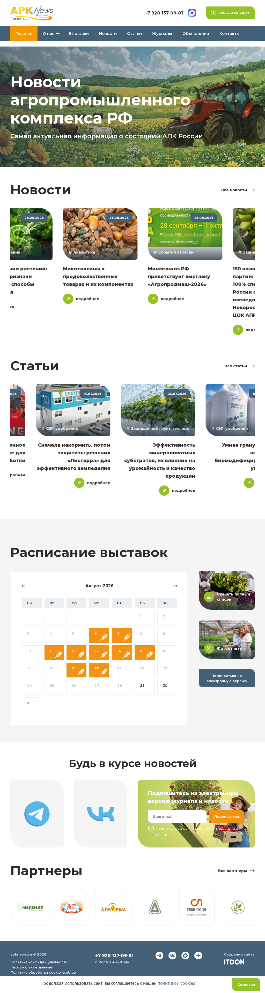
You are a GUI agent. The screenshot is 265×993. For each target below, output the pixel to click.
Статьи (134, 33)
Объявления (195, 33)
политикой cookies (176, 983)
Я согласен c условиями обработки (198, 832)
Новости (108, 33)
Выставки (79, 33)
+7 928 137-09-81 (164, 13)
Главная (24, 33)
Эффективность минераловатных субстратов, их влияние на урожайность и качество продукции (192, 460)
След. (173, 585)
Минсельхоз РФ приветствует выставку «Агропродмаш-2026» (146, 276)
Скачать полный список (233, 597)
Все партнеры (232, 870)
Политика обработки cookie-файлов (43, 972)
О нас (48, 33)
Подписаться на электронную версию (227, 678)
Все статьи (236, 366)
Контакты (229, 33)
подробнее (54, 298)
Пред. (26, 585)
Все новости (234, 190)
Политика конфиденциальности (39, 962)
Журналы (162, 33)
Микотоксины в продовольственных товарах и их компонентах (65, 276)
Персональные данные (31, 967)
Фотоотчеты (229, 648)
